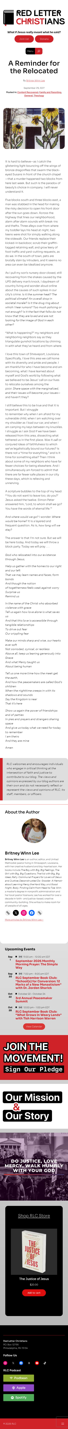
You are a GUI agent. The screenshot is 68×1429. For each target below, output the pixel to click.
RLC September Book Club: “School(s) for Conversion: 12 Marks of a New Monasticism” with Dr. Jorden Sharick (38, 983)
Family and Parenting (50, 92)
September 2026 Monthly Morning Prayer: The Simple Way (37, 964)
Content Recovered (27, 92)
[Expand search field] (38, 51)
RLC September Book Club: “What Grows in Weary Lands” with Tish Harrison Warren (39, 1015)
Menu (30, 51)
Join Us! (24, 39)
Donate (44, 39)
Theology (39, 95)
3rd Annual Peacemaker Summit (34, 999)
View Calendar (34, 1026)
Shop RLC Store (34, 1215)
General (28, 95)
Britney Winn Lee (35, 80)
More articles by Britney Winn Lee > (24, 919)
